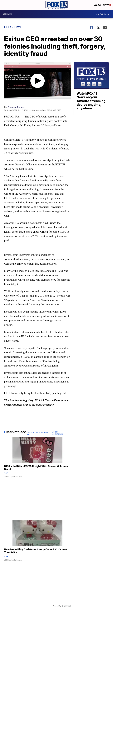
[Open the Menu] (5, 5)
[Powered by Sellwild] (66, 606)
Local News (13, 27)
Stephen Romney (16, 107)
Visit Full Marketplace (57, 433)
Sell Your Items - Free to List (38, 433)
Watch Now (101, 5)
